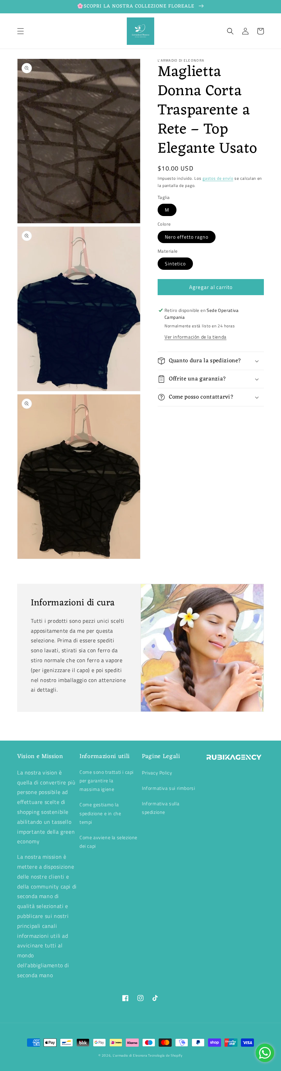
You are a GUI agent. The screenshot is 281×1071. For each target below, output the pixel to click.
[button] (20, 31)
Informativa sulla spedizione (160, 808)
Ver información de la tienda (195, 336)
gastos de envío (218, 178)
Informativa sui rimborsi (168, 788)
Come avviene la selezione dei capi (108, 841)
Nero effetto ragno (186, 236)
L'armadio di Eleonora (130, 1055)
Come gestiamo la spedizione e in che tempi (100, 813)
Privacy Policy (157, 772)
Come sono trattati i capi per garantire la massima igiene (107, 780)
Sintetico (175, 263)
